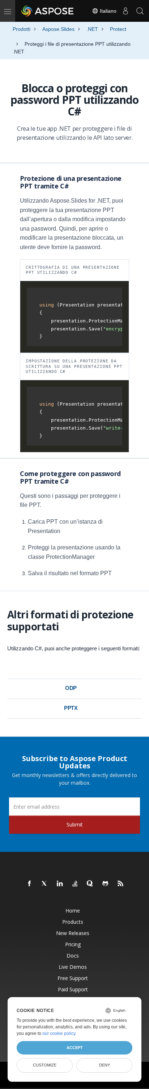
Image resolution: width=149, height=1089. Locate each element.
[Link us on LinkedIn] (60, 884)
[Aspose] (48, 11)
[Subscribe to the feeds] (120, 884)
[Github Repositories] (105, 884)
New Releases (72, 933)
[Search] (140, 11)
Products (72, 921)
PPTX (71, 708)
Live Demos (73, 966)
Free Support (73, 978)
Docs (73, 955)
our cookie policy (58, 1033)
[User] (125, 11)
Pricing (73, 944)
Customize (44, 1065)
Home (72, 910)
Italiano (107, 11)
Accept (75, 1047)
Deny (104, 1065)
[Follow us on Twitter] (45, 884)
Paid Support (73, 989)
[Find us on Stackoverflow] (75, 884)
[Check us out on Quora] (90, 884)
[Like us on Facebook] (29, 884)
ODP (71, 688)
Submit (75, 824)
